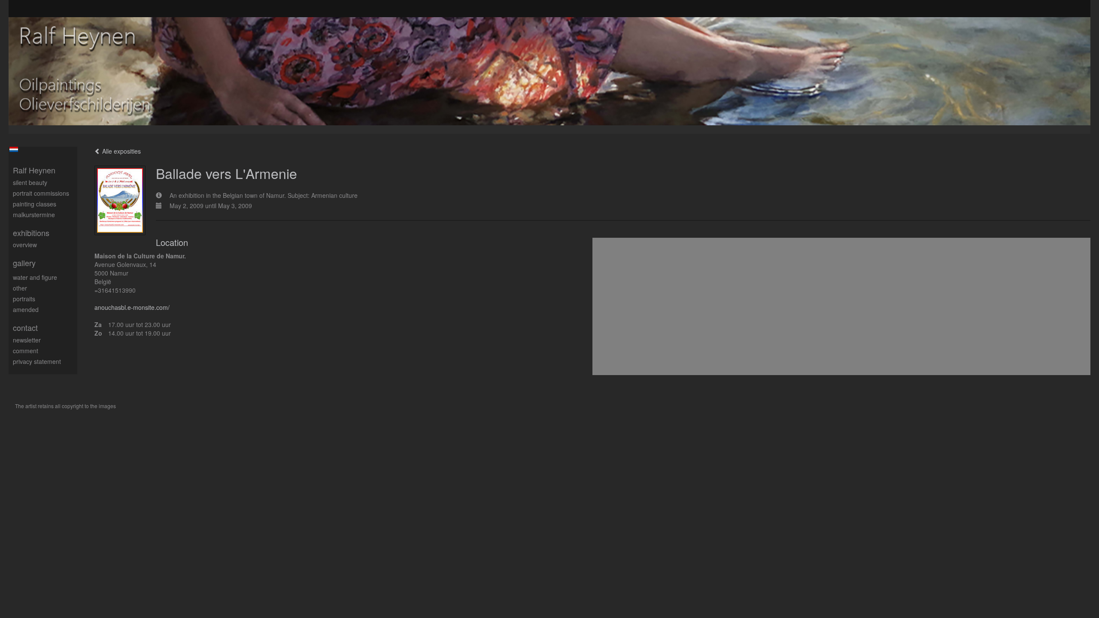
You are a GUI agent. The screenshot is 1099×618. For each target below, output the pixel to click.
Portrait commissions (41, 193)
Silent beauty (30, 182)
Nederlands (13, 149)
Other (20, 288)
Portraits (24, 298)
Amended (26, 309)
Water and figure (35, 277)
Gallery (24, 263)
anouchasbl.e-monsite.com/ (132, 307)
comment (25, 350)
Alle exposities (120, 151)
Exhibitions (31, 232)
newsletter (27, 340)
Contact (25, 327)
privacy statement (37, 361)
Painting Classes (34, 204)
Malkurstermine (34, 214)
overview (25, 244)
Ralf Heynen (34, 170)
